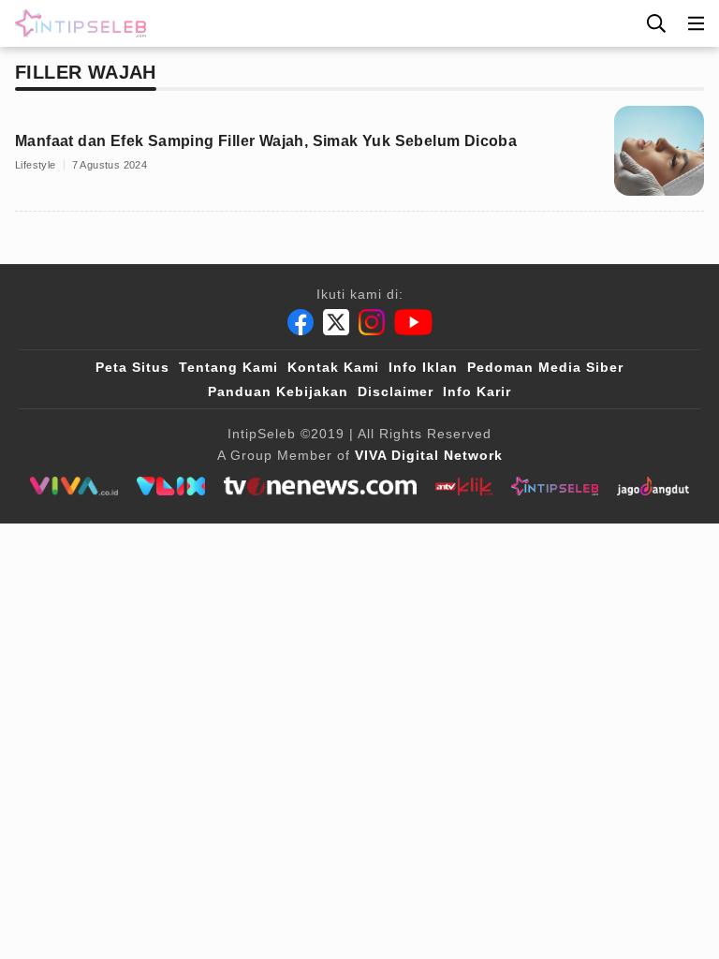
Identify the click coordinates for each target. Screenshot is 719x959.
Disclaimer (395, 391)
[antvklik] (463, 486)
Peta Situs (132, 367)
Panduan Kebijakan (278, 391)
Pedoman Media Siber (545, 367)
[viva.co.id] (73, 486)
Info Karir (477, 391)
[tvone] (320, 486)
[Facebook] (300, 322)
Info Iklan (423, 367)
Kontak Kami (333, 367)
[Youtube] (413, 322)
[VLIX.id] (171, 486)
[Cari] (656, 23)
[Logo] (77, 23)
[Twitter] (336, 322)
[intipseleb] (554, 486)
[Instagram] (372, 322)
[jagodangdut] (653, 486)
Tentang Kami (228, 367)
